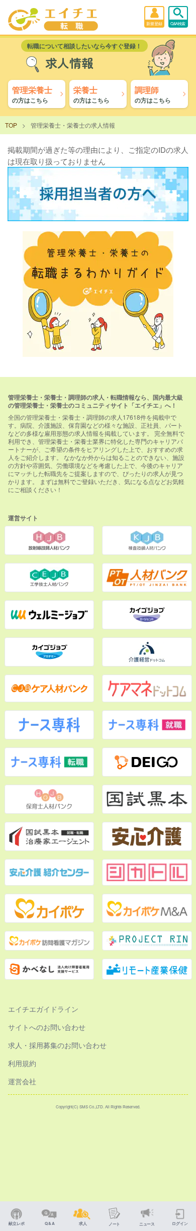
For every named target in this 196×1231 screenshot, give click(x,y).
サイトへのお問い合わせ (46, 1027)
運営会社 (22, 1081)
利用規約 (22, 1063)
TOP (11, 125)
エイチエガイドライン (43, 1009)
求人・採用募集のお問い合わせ (57, 1045)
